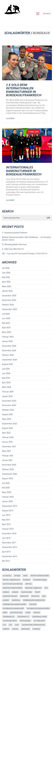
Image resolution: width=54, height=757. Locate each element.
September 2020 (9, 474)
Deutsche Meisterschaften (12, 588)
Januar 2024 (7, 396)
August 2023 (7, 414)
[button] (37, 13)
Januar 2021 (7, 460)
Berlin (25, 576)
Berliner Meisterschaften (40, 576)
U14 (4, 625)
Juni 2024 (6, 373)
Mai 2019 (6, 520)
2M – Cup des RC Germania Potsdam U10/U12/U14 (24, 253)
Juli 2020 (6, 483)
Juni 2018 (6, 538)
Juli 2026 (6, 268)
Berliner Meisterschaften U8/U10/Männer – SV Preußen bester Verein (26, 238)
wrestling (36, 629)
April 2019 (6, 524)
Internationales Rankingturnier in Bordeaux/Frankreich (23, 171)
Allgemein (10, 118)
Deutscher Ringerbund (33, 588)
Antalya (17, 576)
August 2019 (7, 510)
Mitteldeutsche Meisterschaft (34, 600)
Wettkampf (25, 629)
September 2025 (9, 309)
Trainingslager (25, 621)
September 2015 (9, 547)
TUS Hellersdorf (39, 621)
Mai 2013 (6, 561)
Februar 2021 (8, 455)
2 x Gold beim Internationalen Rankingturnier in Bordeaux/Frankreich (23, 90)
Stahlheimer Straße (39, 617)
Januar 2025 (7, 341)
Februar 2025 (8, 337)
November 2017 (9, 542)
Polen (5, 612)
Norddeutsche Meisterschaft (13, 608)
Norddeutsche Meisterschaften (38, 608)
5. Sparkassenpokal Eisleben (14, 232)
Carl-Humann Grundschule (12, 584)
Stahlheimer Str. (23, 617)
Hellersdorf (24, 596)
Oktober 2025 (8, 305)
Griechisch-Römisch (10, 596)
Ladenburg (16, 600)
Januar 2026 (7, 291)
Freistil (37, 592)
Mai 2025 (6, 323)
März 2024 (6, 387)
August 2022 (7, 428)
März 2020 (6, 492)
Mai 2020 (6, 488)
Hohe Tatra (35, 596)
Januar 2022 (7, 442)
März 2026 (6, 286)
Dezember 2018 (9, 533)
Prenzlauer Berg (16, 612)
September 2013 (9, 556)
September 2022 (9, 423)
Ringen (28, 612)
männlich (32, 604)
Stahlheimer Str (8, 617)
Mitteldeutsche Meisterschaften (14, 604)
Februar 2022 (8, 437)
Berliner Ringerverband (11, 580)
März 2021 (6, 451)
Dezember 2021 (9, 446)
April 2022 (6, 433)
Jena (43, 596)
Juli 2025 (6, 314)
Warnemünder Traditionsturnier (33, 625)
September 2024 (9, 359)
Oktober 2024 (8, 355)
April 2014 (6, 552)
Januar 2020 (7, 501)
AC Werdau (7, 576)
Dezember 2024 (9, 346)
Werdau (15, 629)
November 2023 (9, 405)
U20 (10, 625)
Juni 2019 (6, 515)
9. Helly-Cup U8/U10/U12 (13, 249)
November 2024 (9, 350)
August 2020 (7, 478)
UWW (17, 625)
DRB (46, 588)
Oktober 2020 (8, 469)
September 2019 (9, 506)
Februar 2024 (8, 392)
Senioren (37, 612)
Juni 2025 (6, 318)
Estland (15, 592)
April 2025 (6, 327)
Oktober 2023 (8, 410)
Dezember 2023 (9, 401)
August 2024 (7, 364)
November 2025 (9, 300)
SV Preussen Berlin (10, 621)
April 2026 (6, 282)
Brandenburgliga (39, 580)
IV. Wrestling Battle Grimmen (14, 244)
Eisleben (6, 592)
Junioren (6, 600)
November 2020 (9, 465)
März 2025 (6, 332)
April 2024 (6, 382)
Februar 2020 (8, 497)
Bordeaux (26, 580)
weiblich (6, 629)
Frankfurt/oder (26, 592)
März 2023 (6, 419)
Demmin (29, 584)
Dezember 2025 (9, 295)
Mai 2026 (6, 277)
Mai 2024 (6, 378)
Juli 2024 (6, 369)
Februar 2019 (8, 529)
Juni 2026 (6, 273)
